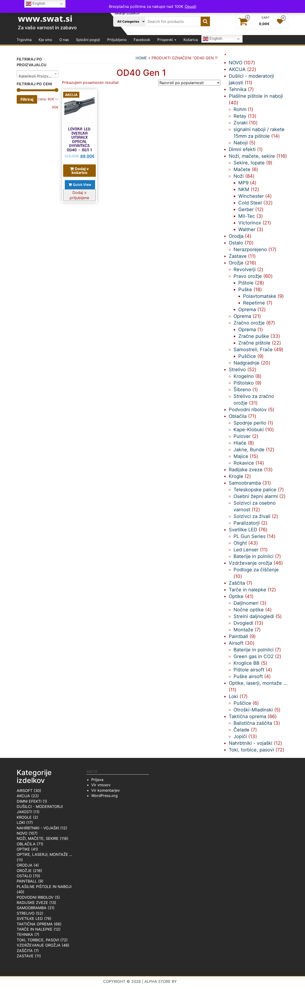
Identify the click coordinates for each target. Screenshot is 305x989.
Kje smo (45, 39)
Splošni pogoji (88, 39)
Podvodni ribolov (35, 897)
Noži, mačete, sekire (38, 838)
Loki (21, 822)
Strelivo (26, 913)
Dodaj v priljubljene (79, 195)
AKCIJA (23, 795)
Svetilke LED (30, 918)
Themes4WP (190, 981)
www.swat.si (45, 18)
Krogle (24, 817)
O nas (64, 39)
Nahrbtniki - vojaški (38, 828)
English (215, 39)
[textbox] (37, 76)
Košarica (190, 39)
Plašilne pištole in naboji (44, 886)
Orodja (24, 865)
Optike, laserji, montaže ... (44, 854)
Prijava (97, 779)
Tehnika (25, 934)
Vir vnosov (101, 784)
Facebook (142, 39)
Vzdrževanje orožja (39, 945)
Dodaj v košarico (80, 170)
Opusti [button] (190, 6)
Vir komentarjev (105, 790)
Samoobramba (31, 907)
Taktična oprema (35, 924)
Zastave (25, 955)
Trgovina (24, 39)
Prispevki (165, 39)
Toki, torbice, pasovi (38, 940)
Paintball (27, 881)
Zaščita (25, 950)
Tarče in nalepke (34, 929)
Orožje (24, 870)
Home (141, 58)
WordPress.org (104, 795)
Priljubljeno (117, 39)
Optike (23, 849)
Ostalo (24, 875)
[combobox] (37, 74)
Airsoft (24, 790)
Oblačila (26, 844)
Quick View (82, 185)
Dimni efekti (29, 801)
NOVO (22, 833)
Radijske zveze (32, 902)
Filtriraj (26, 99)
